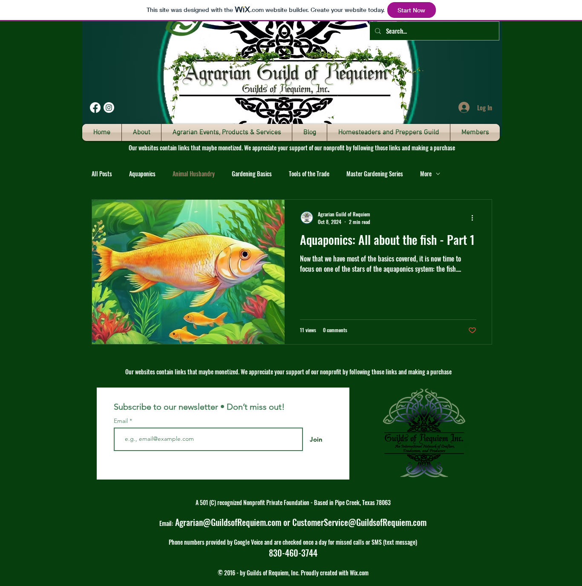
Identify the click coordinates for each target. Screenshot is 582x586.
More (426, 173)
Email (122, 421)
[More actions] (475, 218)
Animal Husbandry (194, 173)
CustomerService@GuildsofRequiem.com (359, 522)
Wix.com (359, 572)
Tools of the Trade (309, 173)
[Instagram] (109, 107)
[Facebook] (95, 107)
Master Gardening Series (374, 173)
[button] (226, 132)
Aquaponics (142, 173)
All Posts (102, 173)
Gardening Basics (252, 173)
